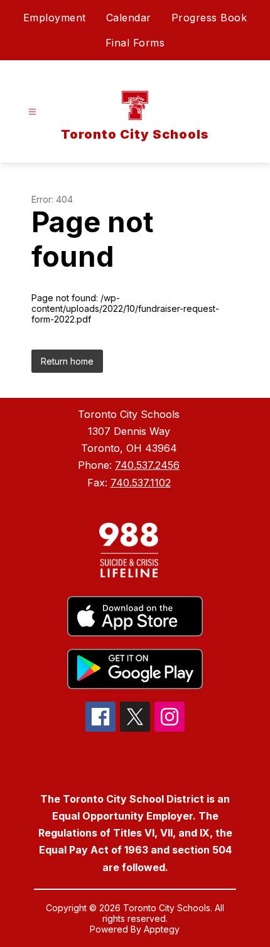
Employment (54, 17)
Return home (67, 361)
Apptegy (162, 929)
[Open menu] (32, 112)
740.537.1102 (141, 482)
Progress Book (209, 17)
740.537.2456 (147, 465)
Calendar (128, 17)
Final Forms (135, 42)
